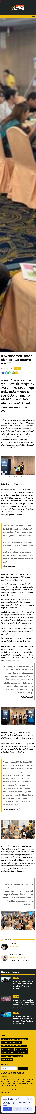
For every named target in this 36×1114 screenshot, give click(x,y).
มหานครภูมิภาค (7, 1059)
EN (28, 1099)
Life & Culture (8, 1046)
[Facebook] (3, 374)
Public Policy (21, 1049)
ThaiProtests (21, 1053)
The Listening (7, 1056)
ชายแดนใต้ (18, 1056)
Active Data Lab (8, 1039)
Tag (3, 1035)
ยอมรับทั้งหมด (8, 1109)
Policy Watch (21, 1046)
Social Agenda (8, 1053)
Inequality (17, 1042)
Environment (22, 1039)
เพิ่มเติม (5, 1105)
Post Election (8, 1049)
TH (31, 1099)
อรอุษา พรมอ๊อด (16, 946)
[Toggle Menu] (33, 16)
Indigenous (6, 1042)
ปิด (27, 1109)
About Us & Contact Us (12, 1073)
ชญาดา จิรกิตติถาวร (17, 957)
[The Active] (17, 8)
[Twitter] (6, 374)
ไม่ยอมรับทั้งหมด (17, 1109)
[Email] (13, 374)
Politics (17, 368)
